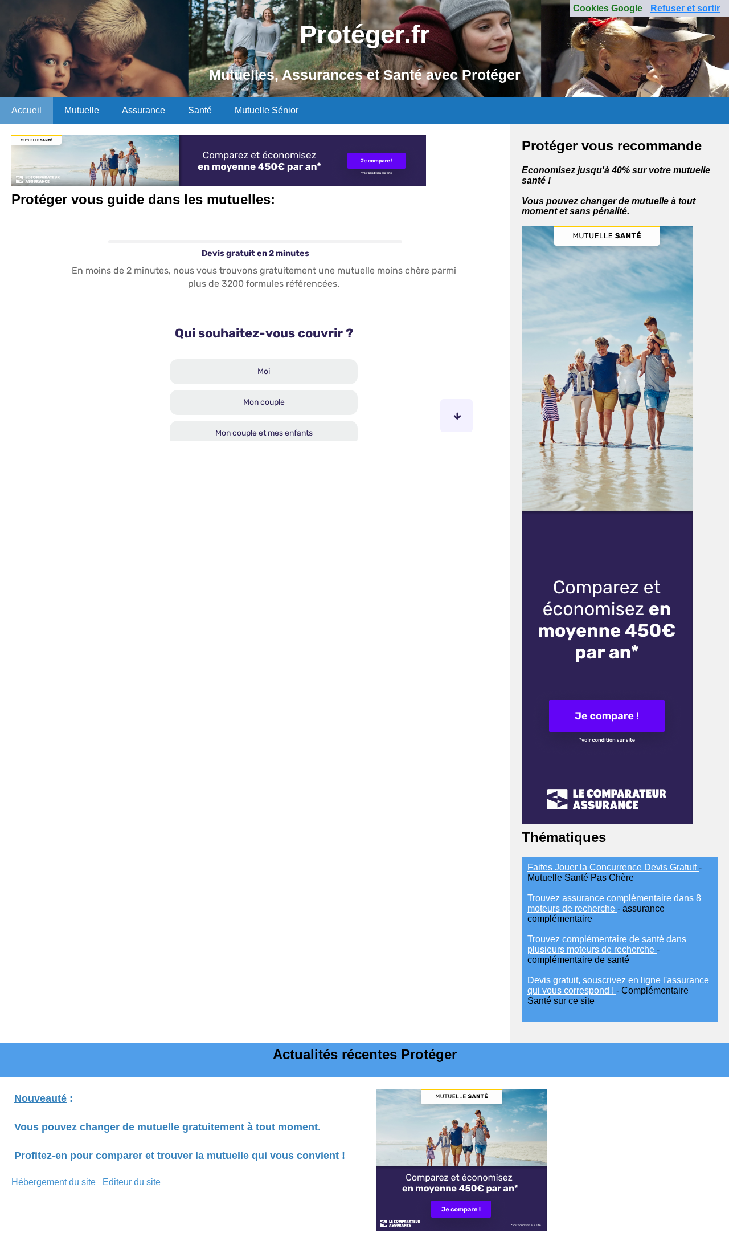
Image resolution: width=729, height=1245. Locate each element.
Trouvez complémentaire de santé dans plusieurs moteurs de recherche (606, 944)
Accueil (26, 110)
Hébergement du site (53, 1182)
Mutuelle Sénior (266, 110)
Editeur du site (132, 1182)
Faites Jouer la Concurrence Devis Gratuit (613, 867)
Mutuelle (81, 110)
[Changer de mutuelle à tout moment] (607, 821)
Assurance (143, 110)
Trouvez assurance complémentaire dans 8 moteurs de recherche (614, 903)
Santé (200, 110)
